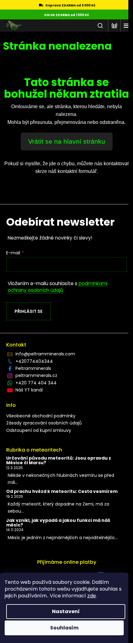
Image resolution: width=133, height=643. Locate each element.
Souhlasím (64, 627)
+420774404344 (34, 361)
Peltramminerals (33, 368)
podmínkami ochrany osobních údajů (57, 286)
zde (91, 595)
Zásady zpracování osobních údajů (44, 423)
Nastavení (66, 611)
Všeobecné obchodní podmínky (40, 416)
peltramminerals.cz (36, 375)
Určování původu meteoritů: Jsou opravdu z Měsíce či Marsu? (58, 460)
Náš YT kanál (29, 390)
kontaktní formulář (77, 171)
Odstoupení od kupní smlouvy (38, 430)
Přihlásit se (28, 311)
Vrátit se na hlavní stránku (66, 141)
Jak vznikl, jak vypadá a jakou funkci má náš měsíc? (58, 523)
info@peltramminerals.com (45, 354)
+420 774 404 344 (36, 383)
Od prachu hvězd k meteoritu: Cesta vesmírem (62, 491)
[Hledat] (100, 25)
